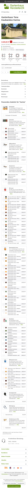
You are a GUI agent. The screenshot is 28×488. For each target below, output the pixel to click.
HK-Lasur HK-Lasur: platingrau (12, 233)
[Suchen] (19, 12)
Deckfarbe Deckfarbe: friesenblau (12, 340)
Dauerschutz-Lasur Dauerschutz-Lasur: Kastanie (14, 269)
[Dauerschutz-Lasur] (5, 248)
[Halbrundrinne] (5, 144)
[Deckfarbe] (5, 320)
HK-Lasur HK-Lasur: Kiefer (13, 207)
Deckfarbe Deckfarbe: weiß (14, 355)
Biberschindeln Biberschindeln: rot (12, 129)
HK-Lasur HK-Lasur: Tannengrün (12, 222)
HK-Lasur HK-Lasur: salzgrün (14, 235)
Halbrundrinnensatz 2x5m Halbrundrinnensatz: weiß (13, 160)
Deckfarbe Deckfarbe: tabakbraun (12, 353)
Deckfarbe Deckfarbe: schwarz (12, 347)
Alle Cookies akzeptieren (14, 486)
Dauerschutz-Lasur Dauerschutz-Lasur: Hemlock (14, 266)
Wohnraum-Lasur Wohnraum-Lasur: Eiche (14, 372)
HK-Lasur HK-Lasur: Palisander (12, 216)
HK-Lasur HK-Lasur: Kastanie (14, 206)
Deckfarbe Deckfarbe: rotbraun (12, 344)
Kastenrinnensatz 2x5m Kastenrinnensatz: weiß (13, 183)
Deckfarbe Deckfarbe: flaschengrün (12, 337)
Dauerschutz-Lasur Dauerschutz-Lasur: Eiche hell (14, 258)
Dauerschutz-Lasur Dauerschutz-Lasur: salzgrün (14, 307)
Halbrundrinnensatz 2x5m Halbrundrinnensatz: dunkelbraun (13, 154)
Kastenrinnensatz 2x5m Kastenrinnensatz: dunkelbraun (13, 176)
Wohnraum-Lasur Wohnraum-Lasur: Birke (14, 369)
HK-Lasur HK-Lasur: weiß (13, 243)
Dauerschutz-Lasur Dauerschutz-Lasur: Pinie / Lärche (13, 288)
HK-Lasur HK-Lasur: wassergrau (12, 241)
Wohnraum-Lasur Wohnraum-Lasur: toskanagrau (14, 384)
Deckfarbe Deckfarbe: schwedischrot (12, 350)
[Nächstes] (26, 31)
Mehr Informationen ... (19, 480)
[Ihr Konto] (22, 12)
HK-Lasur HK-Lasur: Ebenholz (14, 196)
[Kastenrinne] (5, 166)
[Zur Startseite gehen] (14, 6)
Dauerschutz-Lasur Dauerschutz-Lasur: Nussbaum (12, 279)
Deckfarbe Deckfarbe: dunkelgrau (12, 334)
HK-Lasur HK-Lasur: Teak (13, 224)
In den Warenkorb (18, 72)
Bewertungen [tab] (4, 96)
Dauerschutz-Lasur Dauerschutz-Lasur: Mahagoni (14, 275)
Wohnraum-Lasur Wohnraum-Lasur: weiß (14, 387)
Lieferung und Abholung (21, 44)
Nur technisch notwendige (10, 483)
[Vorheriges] (2, 31)
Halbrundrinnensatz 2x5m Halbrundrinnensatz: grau (13, 157)
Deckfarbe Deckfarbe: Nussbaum (12, 328)
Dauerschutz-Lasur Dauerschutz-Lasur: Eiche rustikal (13, 262)
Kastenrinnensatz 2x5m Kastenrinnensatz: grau (13, 180)
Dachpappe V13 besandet (11, 115)
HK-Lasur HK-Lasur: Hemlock (14, 204)
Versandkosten (4, 474)
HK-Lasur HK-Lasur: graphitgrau (12, 230)
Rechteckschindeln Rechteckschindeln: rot (13, 135)
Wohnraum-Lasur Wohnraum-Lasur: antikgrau (14, 375)
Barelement (8, 427)
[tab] (13, 82)
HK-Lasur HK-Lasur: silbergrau (12, 237)
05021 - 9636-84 (12, 441)
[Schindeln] (5, 120)
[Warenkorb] (25, 12)
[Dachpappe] (5, 107)
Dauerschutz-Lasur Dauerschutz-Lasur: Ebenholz (14, 255)
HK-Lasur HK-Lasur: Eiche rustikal (13, 202)
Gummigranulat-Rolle (10, 401)
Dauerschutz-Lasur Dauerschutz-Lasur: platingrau (14, 304)
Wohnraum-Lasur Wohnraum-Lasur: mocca (14, 381)
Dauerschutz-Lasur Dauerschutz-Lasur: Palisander (12, 284)
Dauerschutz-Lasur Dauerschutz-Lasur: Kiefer (13, 272)
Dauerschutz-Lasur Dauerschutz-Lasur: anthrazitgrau (12, 301)
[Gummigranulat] (5, 394)
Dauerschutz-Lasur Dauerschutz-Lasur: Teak (13, 297)
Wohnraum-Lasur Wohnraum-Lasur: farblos (14, 378)
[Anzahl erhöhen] (8, 72)
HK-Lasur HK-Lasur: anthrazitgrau (12, 227)
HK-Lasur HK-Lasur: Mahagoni (12, 210)
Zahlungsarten (13, 44)
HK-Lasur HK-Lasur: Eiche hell (13, 199)
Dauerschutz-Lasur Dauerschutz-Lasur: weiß (13, 314)
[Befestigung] (5, 407)
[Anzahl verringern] (2, 72)
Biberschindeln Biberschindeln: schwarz (13, 132)
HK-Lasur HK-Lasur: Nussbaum (12, 213)
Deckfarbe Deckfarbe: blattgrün (12, 331)
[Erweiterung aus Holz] (5, 419)
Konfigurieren (21, 483)
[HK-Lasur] (5, 189)
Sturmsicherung (9, 414)
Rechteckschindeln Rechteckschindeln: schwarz (14, 138)
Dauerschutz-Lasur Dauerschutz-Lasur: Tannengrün (12, 293)
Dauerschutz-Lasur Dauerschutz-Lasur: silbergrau (14, 310)
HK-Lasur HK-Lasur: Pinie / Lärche (13, 219)
